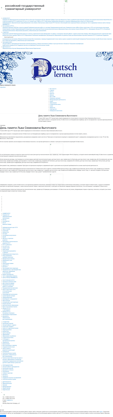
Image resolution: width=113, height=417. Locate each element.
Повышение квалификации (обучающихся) (43, 35)
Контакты (58, 22)
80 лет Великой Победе (48, 19)
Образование (28, 35)
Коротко (52, 93)
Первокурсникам (17, 33)
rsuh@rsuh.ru (9, 400)
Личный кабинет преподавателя (11, 43)
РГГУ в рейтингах (17, 21)
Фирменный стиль (29, 22)
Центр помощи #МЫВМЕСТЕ (10, 277)
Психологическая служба (92, 39)
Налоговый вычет (8, 37)
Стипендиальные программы (10, 39)
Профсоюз (66, 43)
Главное (52, 90)
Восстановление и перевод (39, 39)
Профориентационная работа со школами (39, 27)
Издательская (37, 48)
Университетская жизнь (56, 110)
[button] (8, 70)
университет (6, 18)
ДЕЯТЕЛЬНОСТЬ (7, 382)
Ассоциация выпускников (96, 19)
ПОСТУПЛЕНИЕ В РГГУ (8, 280)
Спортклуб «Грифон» (83, 33)
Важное (52, 95)
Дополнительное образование (57, 29)
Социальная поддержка (102, 35)
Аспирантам (83, 39)
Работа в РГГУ (40, 21)
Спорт (51, 106)
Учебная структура (53, 43)
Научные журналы (84, 19)
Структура (57, 19)
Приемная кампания (55, 98)
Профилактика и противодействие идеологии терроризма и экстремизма (12, 271)
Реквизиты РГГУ (91, 35)
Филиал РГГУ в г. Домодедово (88, 29)
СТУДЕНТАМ (6, 322)
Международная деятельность (58, 99)
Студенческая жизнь (55, 104)
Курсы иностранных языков (72, 29)
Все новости (53, 88)
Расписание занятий (8, 33)
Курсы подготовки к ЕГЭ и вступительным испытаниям (94, 27)
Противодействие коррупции (68, 22)
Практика (7, 40)
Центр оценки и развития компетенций (69, 39)
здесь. (101, 411)
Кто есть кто (26, 21)
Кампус (36, 22)
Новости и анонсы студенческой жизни (33, 33)
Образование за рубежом (61, 35)
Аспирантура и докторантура (32, 29)
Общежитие (21, 39)
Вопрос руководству (82, 22)
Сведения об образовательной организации (14, 19)
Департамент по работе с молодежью (53, 33)
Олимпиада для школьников (10, 294)
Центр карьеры (13, 35)
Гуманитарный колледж (9, 29)
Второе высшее (45, 29)
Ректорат (32, 19)
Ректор (28, 19)
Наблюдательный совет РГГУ (10, 227)
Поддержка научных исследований (26, 45)
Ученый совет (33, 21)
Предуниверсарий (20, 29)
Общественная (29, 48)
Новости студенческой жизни (10, 328)
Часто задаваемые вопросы (95, 22)
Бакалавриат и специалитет (10, 299)
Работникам (48, 21)
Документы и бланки (35, 43)
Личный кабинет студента (70, 33)
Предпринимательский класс (58, 27)
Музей (105, 19)
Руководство (38, 19)
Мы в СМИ (52, 96)
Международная (21, 48)
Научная (14, 48)
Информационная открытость (78, 21)
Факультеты (64, 19)
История (77, 19)
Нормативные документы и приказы (60, 21)
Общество (52, 107)
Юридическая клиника (8, 258)
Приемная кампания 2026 (9, 27)
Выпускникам (28, 39)
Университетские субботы (73, 27)
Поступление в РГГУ (8, 26)
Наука (51, 101)
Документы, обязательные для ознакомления (34, 30)
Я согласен (3, 416)
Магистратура (6, 300)
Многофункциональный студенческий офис (100, 33)
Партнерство (53, 109)
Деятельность (6, 46)
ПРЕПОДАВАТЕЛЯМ (8, 365)
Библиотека (6, 35)
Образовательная (7, 48)
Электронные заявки (43, 22)
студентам (5, 32)
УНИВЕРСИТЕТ (6, 213)
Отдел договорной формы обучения (77, 35)
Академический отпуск (52, 39)
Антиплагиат (45, 43)
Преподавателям (7, 42)
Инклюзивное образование (15, 30)
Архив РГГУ (52, 22)
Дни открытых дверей (22, 27)
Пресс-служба (71, 19)
